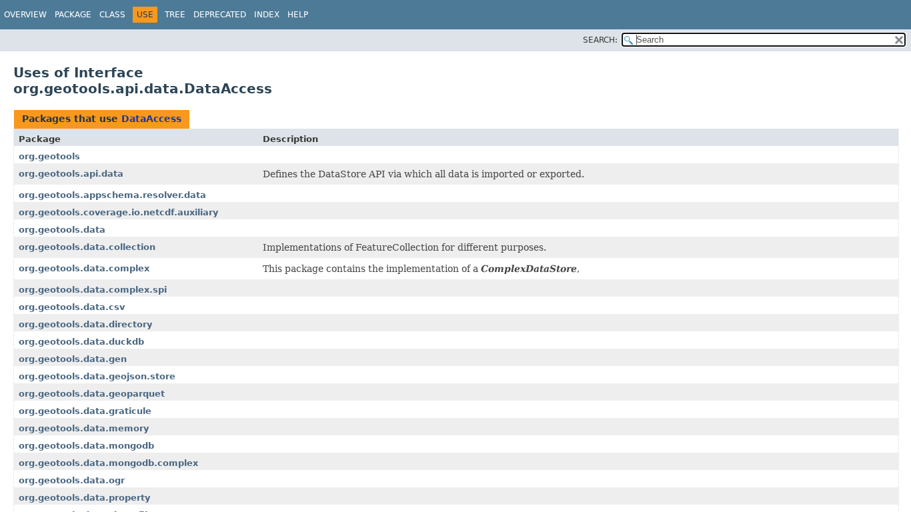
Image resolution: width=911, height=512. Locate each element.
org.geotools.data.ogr (72, 480)
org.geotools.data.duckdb (81, 342)
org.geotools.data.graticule (85, 411)
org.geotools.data (62, 230)
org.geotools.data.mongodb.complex (108, 463)
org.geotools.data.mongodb (86, 446)
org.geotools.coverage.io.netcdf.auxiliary (118, 212)
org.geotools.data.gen (73, 359)
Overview (25, 14)
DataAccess (151, 118)
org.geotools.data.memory (84, 428)
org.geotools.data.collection (87, 247)
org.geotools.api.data (71, 174)
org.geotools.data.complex (84, 268)
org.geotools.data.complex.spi (93, 290)
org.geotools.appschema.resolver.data (112, 195)
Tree (175, 14)
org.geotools (49, 156)
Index (266, 14)
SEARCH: (600, 40)
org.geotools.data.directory (85, 324)
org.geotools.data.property (84, 498)
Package (73, 14)
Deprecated (219, 14)
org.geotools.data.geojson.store (97, 376)
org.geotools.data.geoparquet (92, 394)
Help (297, 14)
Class (112, 14)
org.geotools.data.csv (72, 307)
